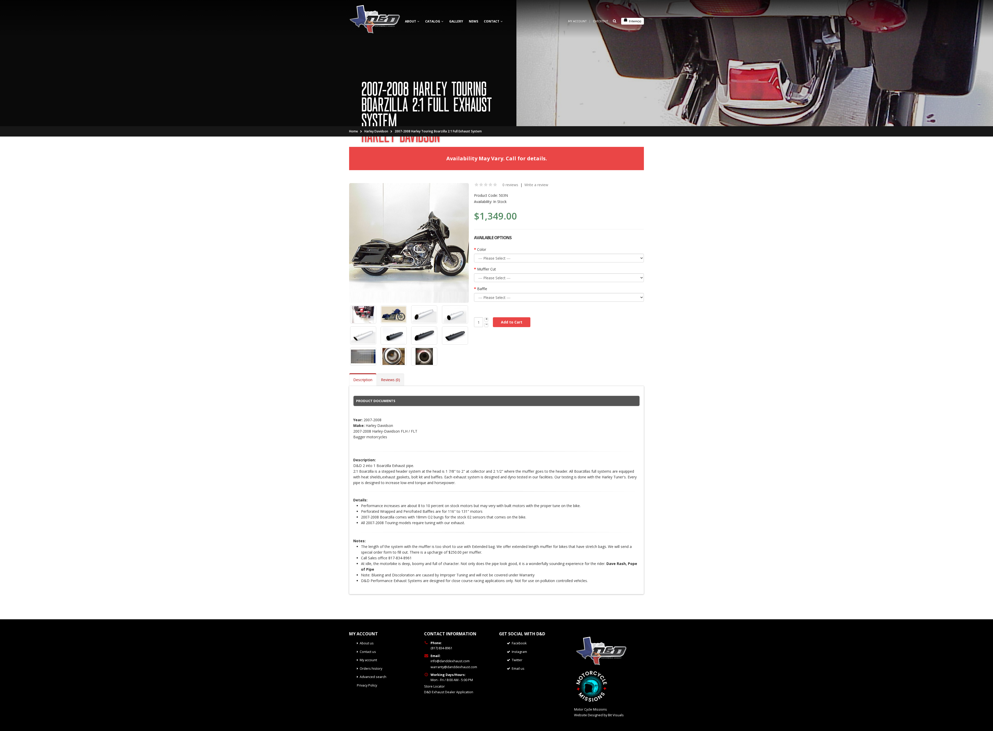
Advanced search (373, 677)
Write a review (536, 184)
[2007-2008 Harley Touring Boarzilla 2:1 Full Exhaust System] (409, 243)
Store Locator (434, 686)
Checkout (600, 21)
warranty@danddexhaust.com (454, 667)
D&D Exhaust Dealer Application (448, 692)
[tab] (496, 401)
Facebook (519, 643)
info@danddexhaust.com (450, 661)
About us (367, 643)
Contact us (368, 652)
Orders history (371, 668)
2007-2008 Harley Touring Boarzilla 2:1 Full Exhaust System (438, 131)
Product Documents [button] (375, 400)
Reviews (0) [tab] (390, 379)
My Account (577, 21)
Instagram (519, 652)
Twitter (517, 660)
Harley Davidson (376, 131)
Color (481, 249)
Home (353, 131)
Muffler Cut (486, 269)
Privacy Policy (367, 685)
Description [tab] (362, 379)
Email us (518, 668)
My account (368, 660)
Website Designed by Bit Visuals (599, 715)
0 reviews (510, 184)
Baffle (482, 288)
